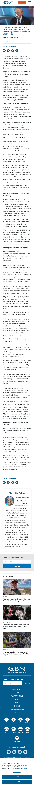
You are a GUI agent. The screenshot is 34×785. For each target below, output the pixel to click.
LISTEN (17, 712)
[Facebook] (4, 50)
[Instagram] (20, 752)
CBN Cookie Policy (22, 768)
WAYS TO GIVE (17, 696)
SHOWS (17, 706)
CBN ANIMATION (17, 709)
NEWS (17, 702)
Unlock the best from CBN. (13, 558)
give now (22, 3)
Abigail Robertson (10, 38)
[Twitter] (8, 50)
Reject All (17, 777)
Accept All (17, 782)
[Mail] (12, 50)
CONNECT (17, 699)
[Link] (16, 50)
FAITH (17, 692)
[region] (17, 771)
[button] (28, 2)
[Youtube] (9, 752)
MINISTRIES (17, 689)
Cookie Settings (17, 772)
